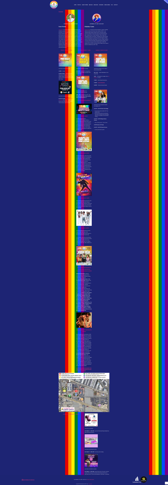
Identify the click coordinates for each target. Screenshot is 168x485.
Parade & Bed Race (101, 82)
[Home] (54, 4)
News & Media (107, 4)
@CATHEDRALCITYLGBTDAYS (28, 479)
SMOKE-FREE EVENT (90, 479)
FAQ (112, 4)
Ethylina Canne (87, 29)
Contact (116, 4)
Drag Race (96, 4)
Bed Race (91, 4)
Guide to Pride (85, 4)
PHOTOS (79, 4)
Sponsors (101, 4)
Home (75, 4)
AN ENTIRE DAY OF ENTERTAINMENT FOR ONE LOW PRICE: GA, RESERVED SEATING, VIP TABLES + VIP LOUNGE (84, 369)
